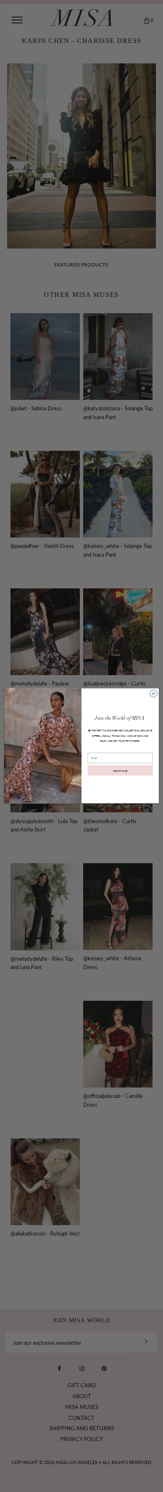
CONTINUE (120, 770)
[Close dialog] (153, 693)
